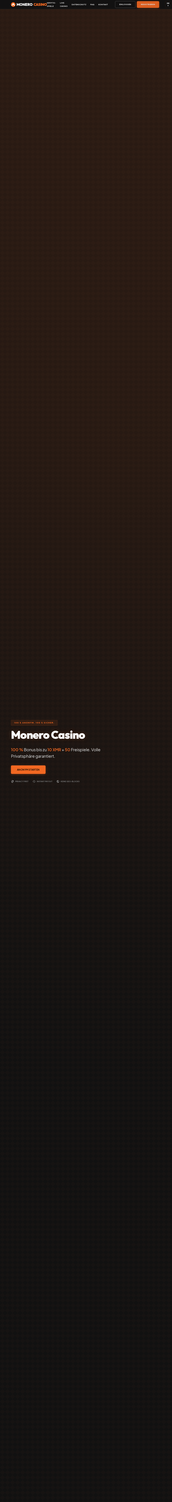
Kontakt (103, 4)
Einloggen (125, 4)
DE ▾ (168, 4)
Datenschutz (79, 4)
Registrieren (148, 4)
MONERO (31, 4)
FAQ (92, 4)
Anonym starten (28, 769)
